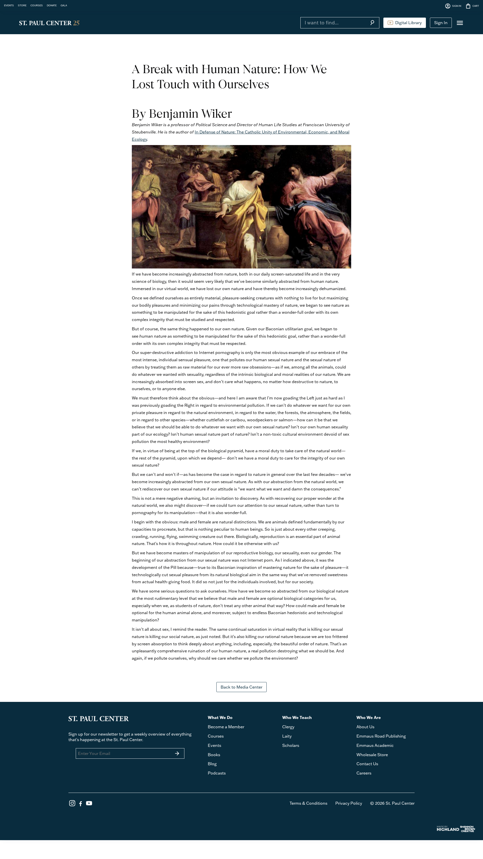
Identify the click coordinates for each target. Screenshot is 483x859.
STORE (22, 5)
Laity (287, 736)
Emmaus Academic (375, 745)
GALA (64, 5)
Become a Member (226, 726)
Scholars (290, 745)
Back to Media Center (241, 687)
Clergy (288, 726)
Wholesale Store (372, 754)
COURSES (36, 5)
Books (214, 754)
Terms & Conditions (308, 803)
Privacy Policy (348, 803)
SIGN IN (453, 6)
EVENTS (9, 5)
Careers (363, 773)
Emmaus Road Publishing (381, 736)
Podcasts (217, 773)
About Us (365, 726)
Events (214, 745)
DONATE (52, 5)
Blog (212, 763)
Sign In (441, 22)
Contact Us (367, 763)
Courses (216, 736)
